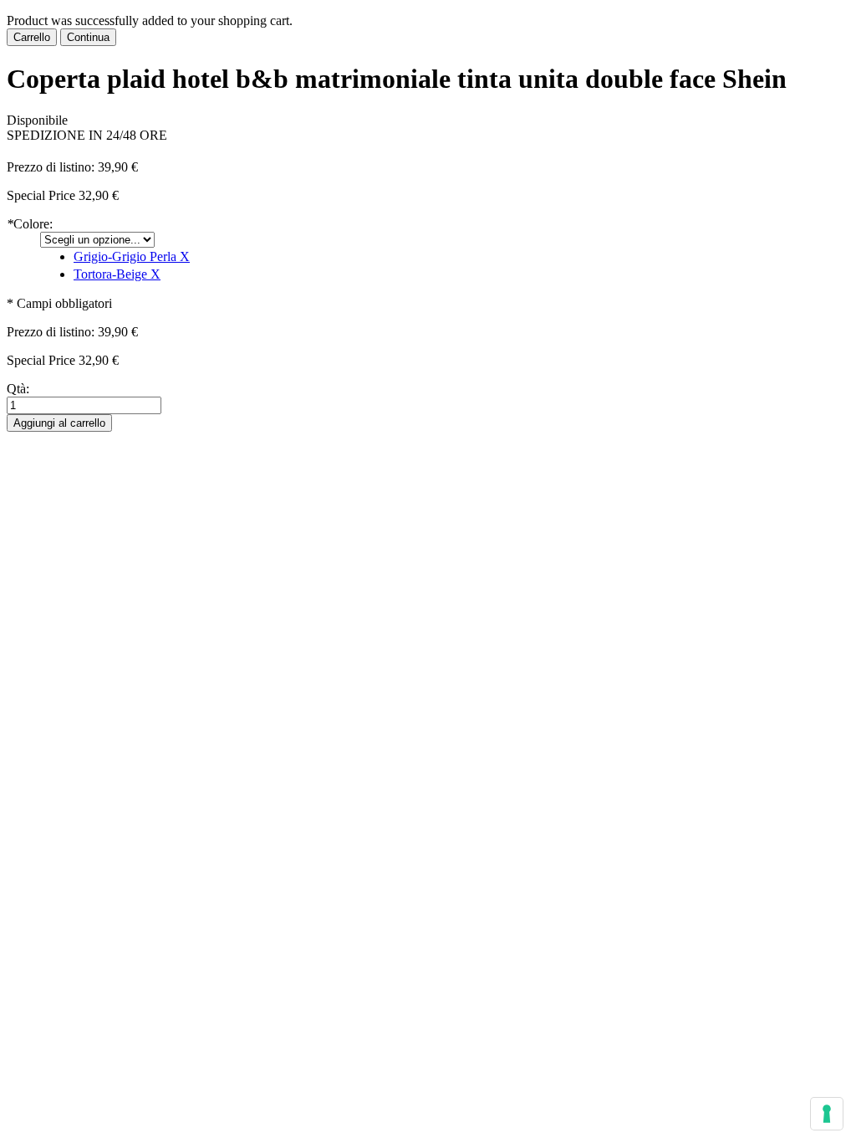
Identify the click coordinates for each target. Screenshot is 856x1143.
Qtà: (18, 389)
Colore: (30, 224)
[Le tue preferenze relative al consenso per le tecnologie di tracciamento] (827, 1114)
